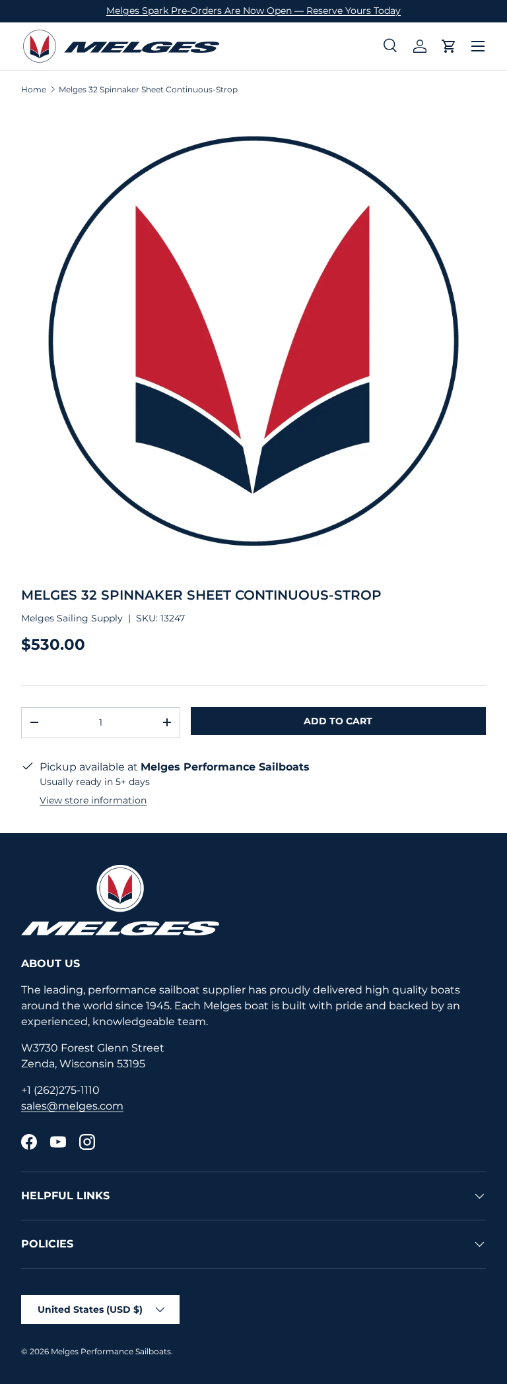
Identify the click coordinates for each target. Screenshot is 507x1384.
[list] (253, 341)
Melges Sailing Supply (72, 618)
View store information (93, 800)
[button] (448, 46)
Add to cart (338, 721)
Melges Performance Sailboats (111, 1351)
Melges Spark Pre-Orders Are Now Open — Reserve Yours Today (253, 10)
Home (33, 90)
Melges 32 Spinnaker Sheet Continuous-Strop (148, 90)
